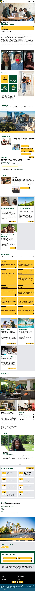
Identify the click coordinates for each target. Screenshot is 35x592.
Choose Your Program (6, 162)
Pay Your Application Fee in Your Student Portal (10, 166)
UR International (9, 31)
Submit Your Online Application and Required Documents (12, 164)
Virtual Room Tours (22, 419)
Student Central (20, 577)
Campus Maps (4, 579)
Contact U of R (4, 577)
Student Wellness (28, 343)
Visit (19, 558)
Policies (19, 575)
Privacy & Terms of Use (21, 576)
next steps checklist (19, 169)
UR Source (19, 579)
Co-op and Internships (10, 343)
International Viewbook (4, 29)
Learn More (29, 221)
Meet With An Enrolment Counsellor (26, 151)
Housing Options (22, 414)
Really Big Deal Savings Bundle (24, 417)
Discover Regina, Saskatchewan (5, 131)
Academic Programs (24, 146)
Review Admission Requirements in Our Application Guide (12, 163)
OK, (4, 589)
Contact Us (2, 26)
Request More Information (5, 538)
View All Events (29, 468)
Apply (4, 558)
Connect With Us (11, 221)
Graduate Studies (11, 368)
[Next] (33, 449)
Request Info (5, 561)
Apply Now (30, 157)
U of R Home (3, 31)
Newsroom (3, 575)
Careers (3, 576)
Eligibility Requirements (24, 188)
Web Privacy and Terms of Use (10, 587)
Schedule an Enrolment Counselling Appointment (9, 512)
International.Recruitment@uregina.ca (7, 506)
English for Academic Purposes (26, 148)
